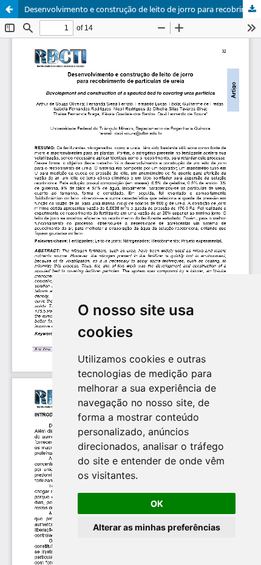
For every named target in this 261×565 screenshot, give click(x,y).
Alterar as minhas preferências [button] (156, 527)
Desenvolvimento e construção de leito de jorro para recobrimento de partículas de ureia (142, 9)
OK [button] (157, 503)
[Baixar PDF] (252, 9)
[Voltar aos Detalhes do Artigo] (9, 9)
